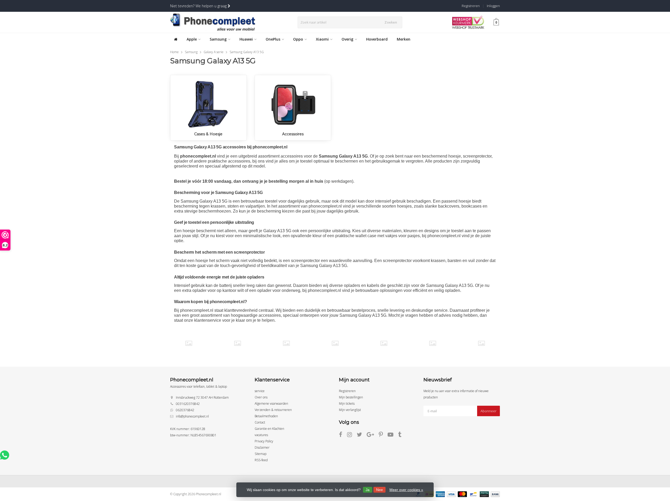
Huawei (246, 39)
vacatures (261, 435)
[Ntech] (383, 343)
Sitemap (260, 454)
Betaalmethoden (266, 416)
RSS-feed (261, 460)
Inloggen (493, 5)
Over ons (261, 397)
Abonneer (488, 411)
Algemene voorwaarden (271, 403)
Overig (347, 39)
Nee (379, 490)
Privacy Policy (264, 441)
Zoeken (390, 22)
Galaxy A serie (214, 52)
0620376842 (185, 410)
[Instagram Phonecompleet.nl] (352, 435)
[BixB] (188, 343)
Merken (403, 39)
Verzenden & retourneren (273, 410)
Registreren (471, 5)
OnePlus (273, 39)
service (260, 391)
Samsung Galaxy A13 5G (247, 52)
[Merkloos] (335, 343)
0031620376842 (188, 404)
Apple (192, 39)
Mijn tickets (347, 403)
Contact (260, 422)
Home (174, 52)
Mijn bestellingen (351, 397)
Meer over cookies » (406, 490)
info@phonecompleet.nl (192, 416)
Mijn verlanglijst (350, 410)
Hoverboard (377, 39)
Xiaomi (322, 39)
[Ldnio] (286, 343)
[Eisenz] (237, 343)
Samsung (218, 39)
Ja (368, 490)
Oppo (298, 39)
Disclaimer (262, 447)
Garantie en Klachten (269, 428)
